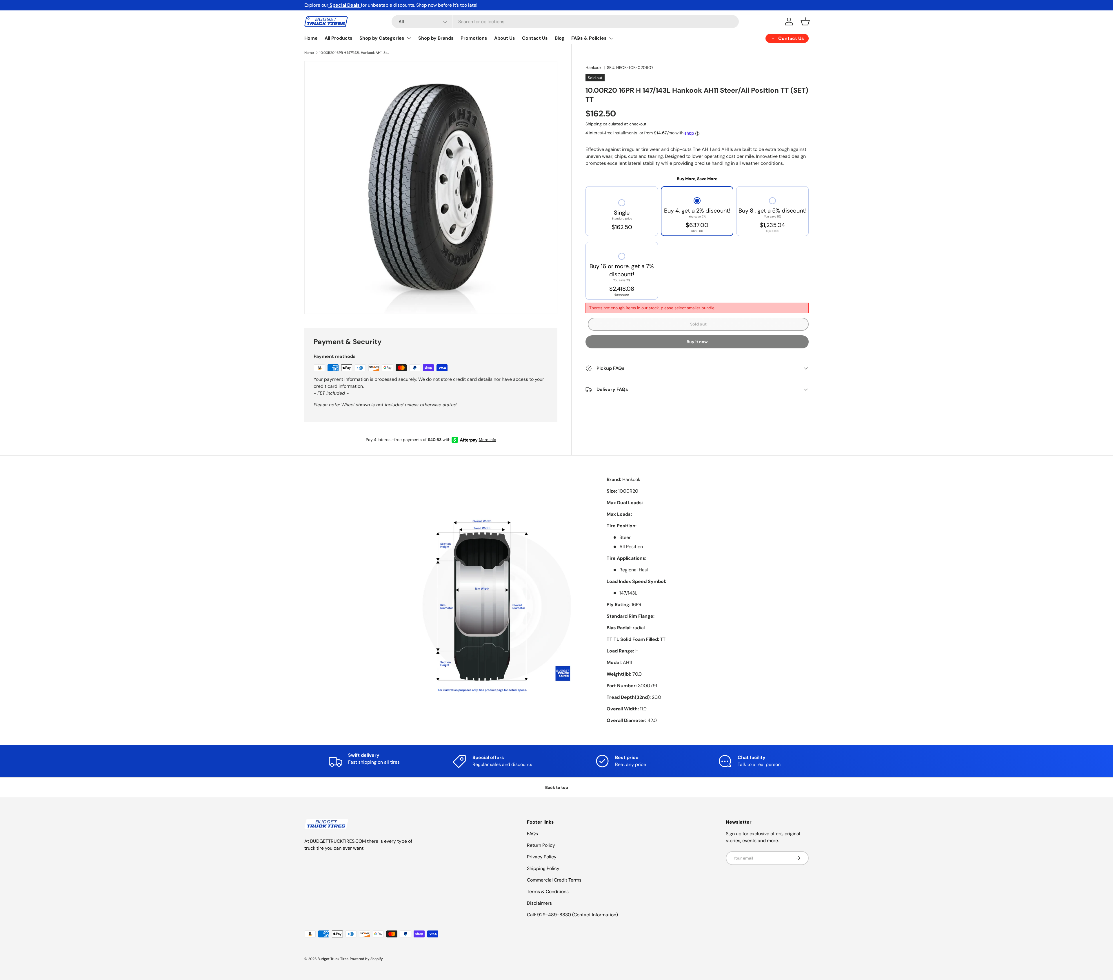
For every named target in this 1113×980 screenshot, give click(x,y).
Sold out (698, 324)
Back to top (556, 787)
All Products (338, 38)
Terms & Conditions (548, 891)
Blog (559, 38)
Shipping (593, 124)
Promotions (474, 38)
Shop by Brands (436, 38)
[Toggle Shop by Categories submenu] (408, 38)
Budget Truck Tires (333, 959)
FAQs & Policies (589, 38)
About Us (504, 38)
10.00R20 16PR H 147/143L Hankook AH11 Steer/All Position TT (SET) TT (354, 52)
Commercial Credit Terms (554, 880)
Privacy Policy (541, 857)
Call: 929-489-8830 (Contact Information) (572, 915)
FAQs (532, 834)
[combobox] (565, 21)
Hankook (593, 67)
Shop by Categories (381, 38)
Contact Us (535, 38)
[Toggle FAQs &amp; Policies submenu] (611, 38)
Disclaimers (539, 903)
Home (311, 38)
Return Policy (541, 845)
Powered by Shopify (366, 959)
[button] (805, 21)
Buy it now (697, 341)
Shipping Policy (543, 868)
